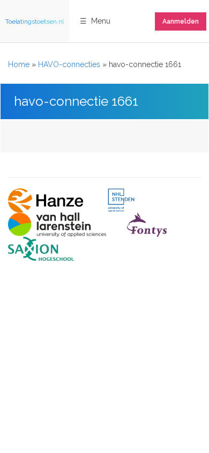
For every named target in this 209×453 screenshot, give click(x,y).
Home (18, 64)
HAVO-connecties (69, 64)
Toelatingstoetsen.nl (34, 21)
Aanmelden (180, 21)
